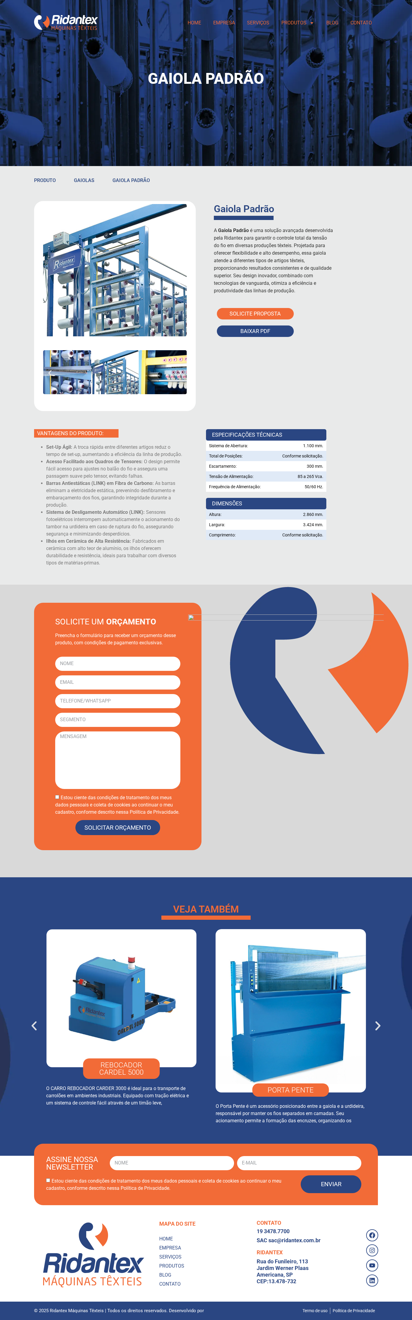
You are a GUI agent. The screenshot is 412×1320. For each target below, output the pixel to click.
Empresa (224, 23)
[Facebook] (372, 1235)
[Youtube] (372, 1265)
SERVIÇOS (258, 23)
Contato (361, 23)
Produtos (293, 23)
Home (194, 23)
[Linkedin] (372, 1280)
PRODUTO (45, 180)
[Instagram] (372, 1250)
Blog (332, 23)
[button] (50, 373)
